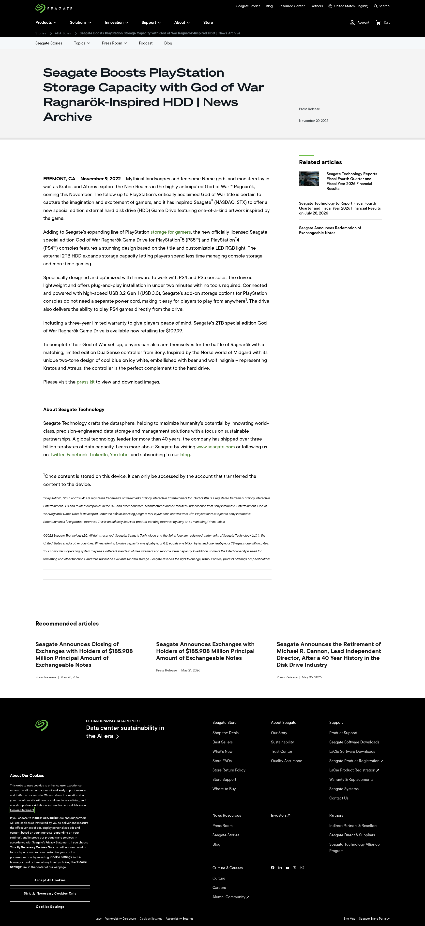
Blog (269, 6)
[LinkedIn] (280, 882)
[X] (295, 882)
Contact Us (339, 798)
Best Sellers (223, 742)
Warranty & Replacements (351, 779)
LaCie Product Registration (352, 770)
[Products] (55, 22)
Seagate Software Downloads (354, 742)
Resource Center (291, 6)
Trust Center (282, 751)
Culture (219, 878)
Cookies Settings (151, 918)
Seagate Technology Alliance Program (354, 847)
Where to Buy (224, 789)
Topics (79, 43)
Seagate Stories (248, 6)
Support (149, 22)
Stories (40, 33)
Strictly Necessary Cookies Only (50, 893)
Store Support (224, 779)
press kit (86, 382)
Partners (316, 6)
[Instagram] (302, 882)
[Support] (159, 22)
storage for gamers (171, 232)
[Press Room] (125, 43)
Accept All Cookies (50, 880)
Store (208, 22)
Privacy (97, 918)
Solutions (78, 22)
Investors (279, 815)
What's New (222, 751)
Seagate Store (225, 722)
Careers (219, 887)
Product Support (343, 733)
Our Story (279, 733)
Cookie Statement (22, 810)
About (179, 22)
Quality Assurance (287, 761)
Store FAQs (222, 761)
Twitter (57, 455)
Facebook (77, 455)
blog (185, 455)
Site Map (349, 918)
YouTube (119, 455)
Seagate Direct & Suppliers (352, 835)
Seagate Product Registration (354, 761)
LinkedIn (99, 455)
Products (43, 22)
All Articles (63, 33)
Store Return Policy (229, 770)
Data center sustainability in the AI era (125, 732)
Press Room (112, 43)
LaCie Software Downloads (352, 751)
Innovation (114, 22)
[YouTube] (287, 882)
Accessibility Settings (179, 919)
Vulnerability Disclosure (120, 918)
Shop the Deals (226, 733)
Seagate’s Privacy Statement (50, 842)
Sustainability (283, 742)
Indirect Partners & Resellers (353, 826)
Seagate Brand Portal (373, 918)
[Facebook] (272, 882)
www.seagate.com (216, 447)
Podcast (145, 43)
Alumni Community (229, 897)
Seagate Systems (344, 789)
